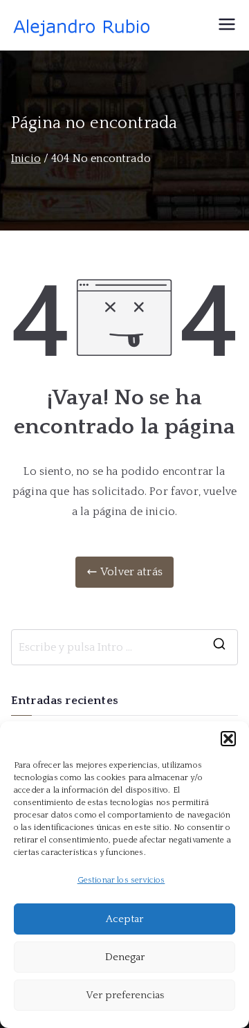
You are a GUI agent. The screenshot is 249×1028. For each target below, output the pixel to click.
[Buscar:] (124, 647)
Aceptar (124, 919)
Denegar (125, 957)
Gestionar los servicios (121, 880)
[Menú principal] (227, 26)
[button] (228, 739)
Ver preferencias (125, 995)
